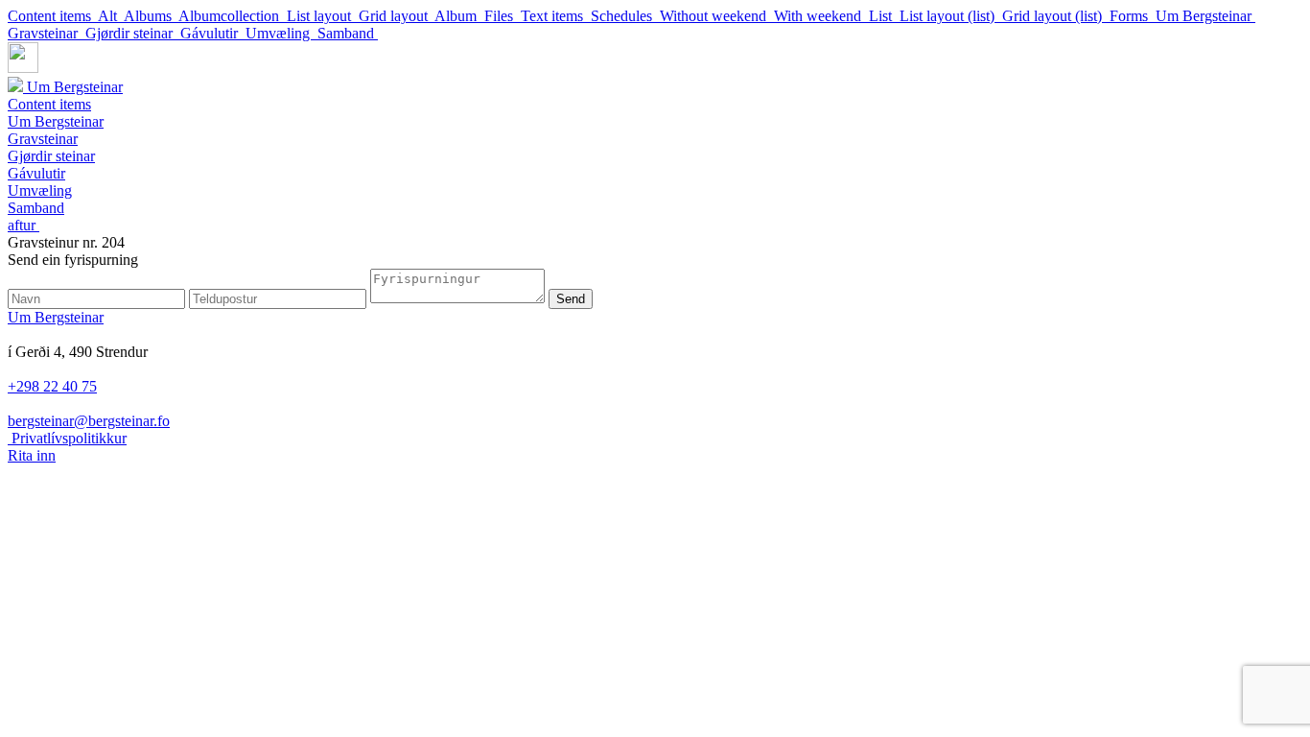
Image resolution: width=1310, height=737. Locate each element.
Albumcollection (232, 16)
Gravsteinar (46, 33)
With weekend (821, 16)
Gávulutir (213, 33)
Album (459, 16)
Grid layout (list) (1056, 16)
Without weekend (717, 16)
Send (570, 299)
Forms (1133, 16)
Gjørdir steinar (132, 33)
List (884, 16)
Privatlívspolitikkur (67, 438)
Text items (556, 16)
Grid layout (396, 16)
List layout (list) (951, 16)
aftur (23, 225)
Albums (151, 16)
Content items (53, 16)
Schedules (625, 16)
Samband (347, 33)
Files (502, 16)
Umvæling (281, 33)
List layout (323, 16)
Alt (111, 16)
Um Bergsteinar (1205, 16)
